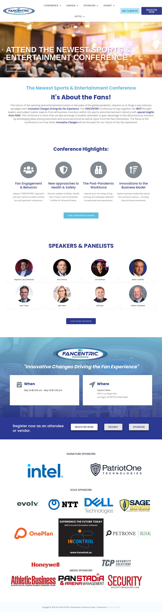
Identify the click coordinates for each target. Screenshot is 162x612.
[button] (130, 11)
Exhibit (108, 5)
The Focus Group (113, 607)
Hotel (78, 16)
